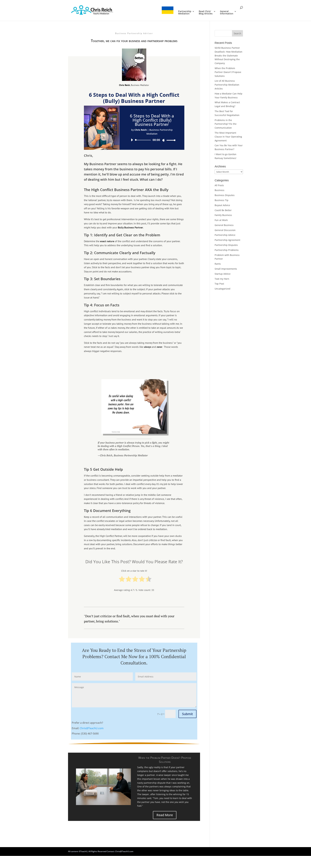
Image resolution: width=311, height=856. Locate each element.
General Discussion (225, 230)
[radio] (122, 579)
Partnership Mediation (184, 12)
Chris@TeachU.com (92, 728)
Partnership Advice (225, 234)
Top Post (219, 283)
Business (219, 190)
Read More (164, 814)
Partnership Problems (227, 250)
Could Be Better (223, 210)
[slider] (170, 140)
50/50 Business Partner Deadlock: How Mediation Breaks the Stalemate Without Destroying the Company (228, 55)
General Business (224, 225)
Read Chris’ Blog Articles (206, 12)
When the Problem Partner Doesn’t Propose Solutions (164, 759)
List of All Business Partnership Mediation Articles (227, 84)
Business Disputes (225, 195)
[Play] (131, 140)
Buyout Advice (222, 205)
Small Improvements (226, 268)
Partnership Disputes (226, 245)
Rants (218, 263)
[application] (152, 140)
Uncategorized (222, 288)
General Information (226, 12)
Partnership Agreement (227, 239)
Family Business (223, 215)
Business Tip (221, 200)
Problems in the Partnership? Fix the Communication (225, 124)
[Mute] (163, 140)
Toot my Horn (222, 278)
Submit (187, 714)
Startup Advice (222, 273)
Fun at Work (221, 220)
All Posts (219, 185)
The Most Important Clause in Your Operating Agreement (228, 136)
